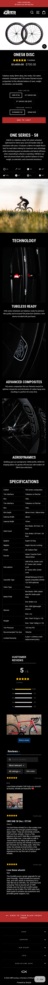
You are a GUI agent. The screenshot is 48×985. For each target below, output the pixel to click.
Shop (23, 932)
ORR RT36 (16, 95)
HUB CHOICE (24, 90)
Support (24, 939)
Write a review (24, 740)
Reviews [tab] (13, 751)
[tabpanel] (24, 828)
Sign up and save (24, 963)
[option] (24, 3)
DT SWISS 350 (30, 95)
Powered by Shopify (24, 983)
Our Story (24, 947)
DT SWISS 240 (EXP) (24, 101)
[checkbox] (30, 771)
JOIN (24, 955)
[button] (24, 689)
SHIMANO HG (17, 112)
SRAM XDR (32, 112)
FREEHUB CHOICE (24, 107)
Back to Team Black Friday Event (26, 917)
